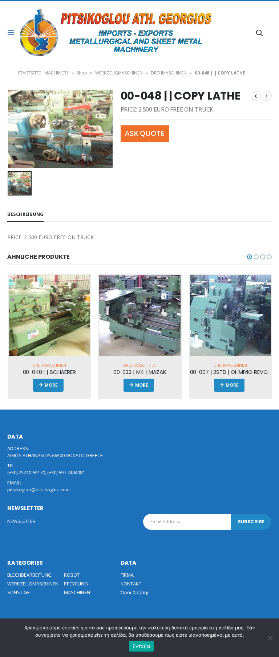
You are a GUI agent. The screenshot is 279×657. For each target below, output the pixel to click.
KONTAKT (131, 583)
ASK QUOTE (145, 133)
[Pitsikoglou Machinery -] (39, 32)
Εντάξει (141, 646)
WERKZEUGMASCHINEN (119, 73)
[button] (249, 257)
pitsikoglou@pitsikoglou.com (38, 489)
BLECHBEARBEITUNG (29, 575)
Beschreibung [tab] (25, 214)
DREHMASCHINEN (169, 73)
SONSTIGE (18, 592)
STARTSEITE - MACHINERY (43, 73)
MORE (53, 385)
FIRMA (127, 575)
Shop (82, 73)
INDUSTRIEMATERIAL (211, 365)
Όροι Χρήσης (135, 592)
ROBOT (72, 575)
